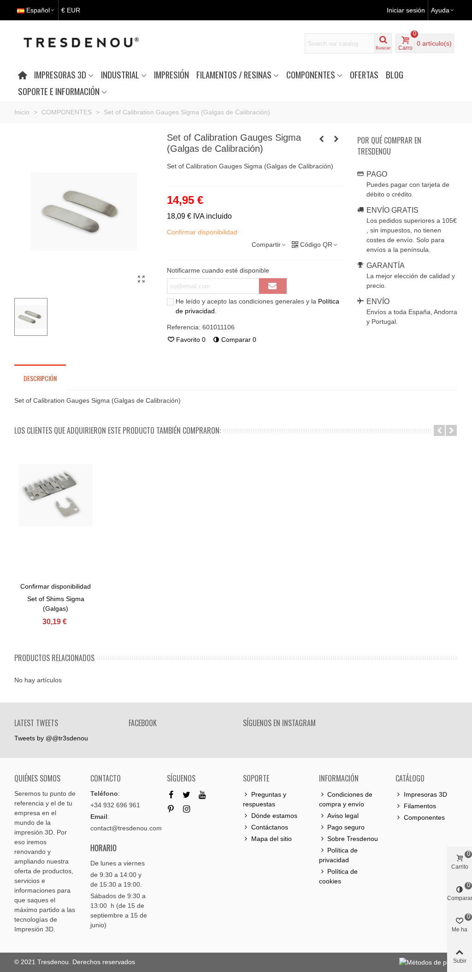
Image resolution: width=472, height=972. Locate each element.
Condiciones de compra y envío (345, 799)
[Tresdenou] (92, 43)
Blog (394, 74)
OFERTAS (364, 74)
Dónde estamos (274, 815)
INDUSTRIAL (120, 74)
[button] (439, 430)
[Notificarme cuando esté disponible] (273, 286)
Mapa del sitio (271, 838)
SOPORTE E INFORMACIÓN (59, 91)
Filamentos (420, 806)
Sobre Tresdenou (352, 838)
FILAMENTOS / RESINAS (233, 74)
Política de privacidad (338, 855)
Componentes (424, 817)
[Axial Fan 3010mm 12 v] (336, 139)
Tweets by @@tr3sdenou (51, 738)
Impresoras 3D (425, 794)
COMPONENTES (310, 74)
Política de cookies (338, 876)
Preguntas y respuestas (264, 799)
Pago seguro (346, 827)
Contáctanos (269, 827)
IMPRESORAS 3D (60, 74)
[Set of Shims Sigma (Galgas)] (322, 139)
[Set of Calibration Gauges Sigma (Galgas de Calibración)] (141, 279)
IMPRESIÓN (171, 74)
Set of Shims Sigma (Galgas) (55, 603)
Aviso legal (343, 815)
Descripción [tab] (40, 378)
